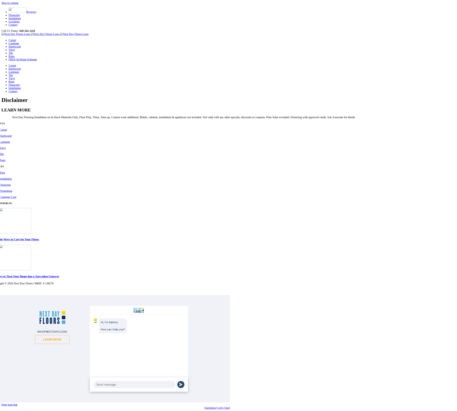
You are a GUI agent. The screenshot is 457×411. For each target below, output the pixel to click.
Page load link (9, 404)
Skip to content (9, 2)
